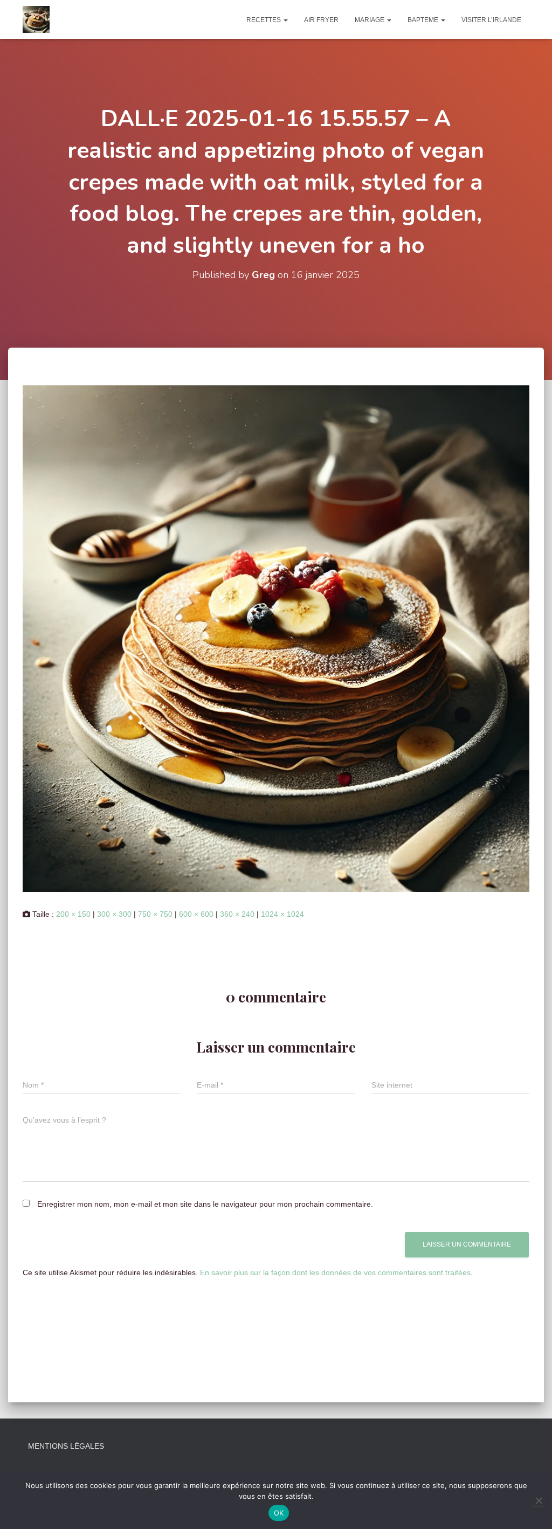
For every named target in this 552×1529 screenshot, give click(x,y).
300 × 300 (114, 914)
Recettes (264, 20)
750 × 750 (155, 914)
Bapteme (424, 20)
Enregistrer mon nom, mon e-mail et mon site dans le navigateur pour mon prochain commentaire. (205, 1204)
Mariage (370, 20)
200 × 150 (73, 914)
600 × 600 (196, 914)
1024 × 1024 (282, 914)
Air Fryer (321, 20)
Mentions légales (66, 1446)
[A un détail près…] (36, 19)
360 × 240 (237, 914)
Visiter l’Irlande (491, 20)
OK (279, 1513)
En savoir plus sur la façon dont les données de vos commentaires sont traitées (335, 1272)
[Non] (538, 1500)
